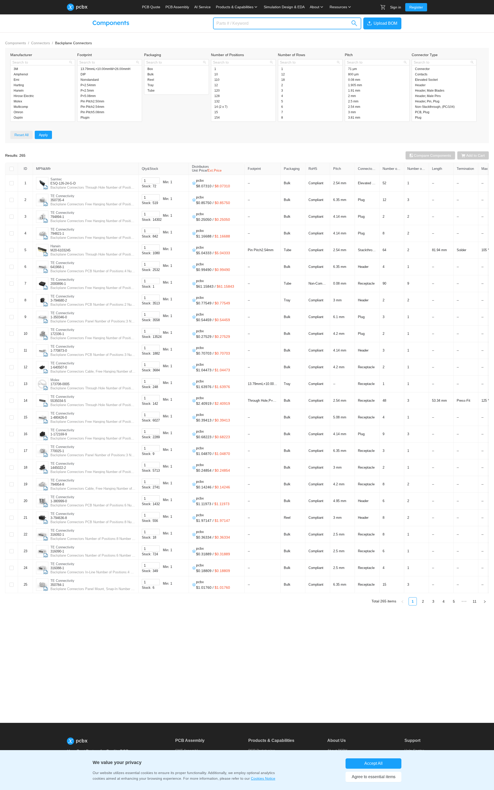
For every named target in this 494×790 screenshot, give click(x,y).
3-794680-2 (58, 300)
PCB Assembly (177, 7)
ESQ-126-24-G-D (63, 183)
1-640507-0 (58, 367)
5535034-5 (58, 401)
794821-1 (57, 233)
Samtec (56, 179)
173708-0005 (59, 384)
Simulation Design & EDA (284, 7)
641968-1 (57, 267)
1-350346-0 (58, 317)
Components (15, 43)
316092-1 (57, 535)
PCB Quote (151, 7)
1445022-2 (58, 468)
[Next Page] (485, 601)
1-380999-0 (58, 501)
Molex (54, 380)
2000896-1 (58, 284)
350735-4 (57, 200)
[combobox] (40, 62)
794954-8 (57, 484)
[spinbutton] (151, 180)
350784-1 (57, 585)
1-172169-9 (58, 434)
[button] (381, 23)
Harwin (55, 246)
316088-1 (57, 568)
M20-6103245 (60, 250)
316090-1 (57, 551)
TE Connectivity (62, 196)
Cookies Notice (263, 778)
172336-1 (57, 334)
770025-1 (57, 451)
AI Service (202, 7)
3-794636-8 (58, 518)
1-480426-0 (58, 417)
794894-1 (57, 217)
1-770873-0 (58, 351)
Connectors (40, 43)
